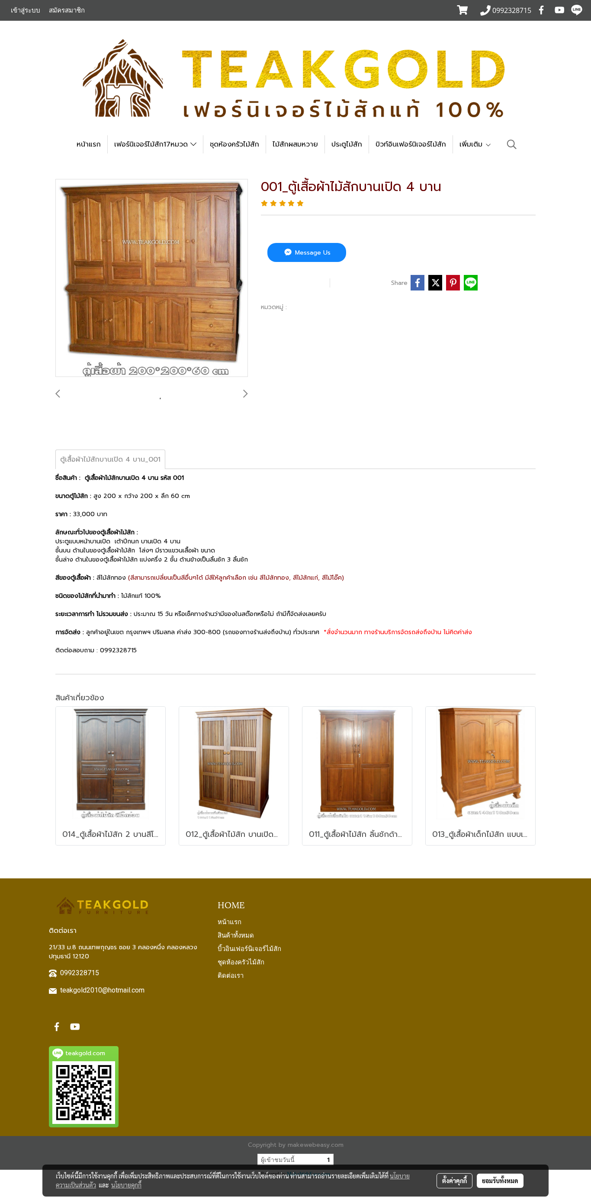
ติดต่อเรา (231, 975)
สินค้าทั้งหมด (236, 934)
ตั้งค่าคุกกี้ (454, 1180)
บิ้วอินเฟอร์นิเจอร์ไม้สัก (249, 948)
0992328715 (79, 973)
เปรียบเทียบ (362, 283)
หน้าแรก (89, 144)
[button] (511, 144)
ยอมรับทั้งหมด (500, 1180)
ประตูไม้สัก (346, 144)
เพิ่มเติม (472, 144)
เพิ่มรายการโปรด (294, 283)
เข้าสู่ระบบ (25, 10)
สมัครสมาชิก (67, 10)
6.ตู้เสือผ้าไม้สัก (311, 307)
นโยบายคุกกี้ (126, 1185)
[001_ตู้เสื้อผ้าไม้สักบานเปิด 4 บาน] (151, 278)
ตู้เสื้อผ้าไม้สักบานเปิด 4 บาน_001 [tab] (110, 459)
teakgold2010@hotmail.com (102, 990)
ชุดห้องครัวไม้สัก (234, 144)
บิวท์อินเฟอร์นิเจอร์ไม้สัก (411, 144)
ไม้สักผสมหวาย (295, 144)
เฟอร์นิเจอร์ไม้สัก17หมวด (152, 144)
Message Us (312, 252)
